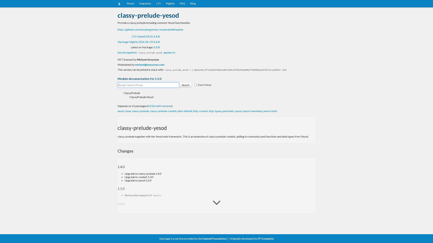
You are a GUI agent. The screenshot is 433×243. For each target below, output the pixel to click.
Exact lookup (204, 84)
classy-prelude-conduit (163, 111)
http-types (215, 111)
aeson (121, 111)
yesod (238, 111)
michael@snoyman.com (149, 64)
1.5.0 (156, 36)
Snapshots (145, 3)
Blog (193, 3)
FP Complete (266, 238)
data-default (185, 111)
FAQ (182, 3)
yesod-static (270, 111)
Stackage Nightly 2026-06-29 (135, 41)
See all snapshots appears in (146, 52)
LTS (158, 3)
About (130, 3)
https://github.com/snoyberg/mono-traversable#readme (150, 29)
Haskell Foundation (214, 238)
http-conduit (200, 111)
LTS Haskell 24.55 (142, 36)
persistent (228, 111)
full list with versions (159, 105)
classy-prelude (140, 111)
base (128, 111)
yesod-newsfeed (252, 111)
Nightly (170, 3)
